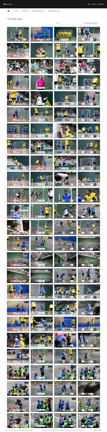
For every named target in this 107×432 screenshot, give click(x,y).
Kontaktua (101, 4)
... (12, 11)
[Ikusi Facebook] (96, 430)
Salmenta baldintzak (29, 430)
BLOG (94, 4)
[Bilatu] (84, 23)
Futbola (17, 11)
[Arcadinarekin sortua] (100, 430)
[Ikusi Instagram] (98, 430)
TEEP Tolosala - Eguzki (54, 11)
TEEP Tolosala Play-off (39, 11)
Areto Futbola (26, 11)
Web (89, 4)
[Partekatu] (94, 430)
